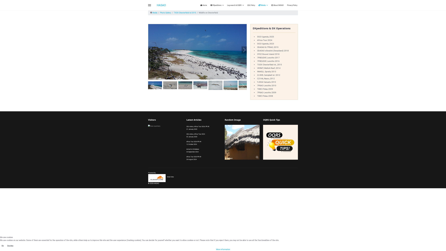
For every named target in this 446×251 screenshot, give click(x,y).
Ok (3, 246)
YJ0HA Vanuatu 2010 (266, 82)
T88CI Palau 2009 (265, 89)
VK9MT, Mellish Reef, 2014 (268, 68)
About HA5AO (278, 5)
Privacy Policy (292, 5)
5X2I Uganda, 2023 (265, 44)
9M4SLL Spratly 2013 (266, 71)
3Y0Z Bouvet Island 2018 (268, 54)
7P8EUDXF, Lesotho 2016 (268, 61)
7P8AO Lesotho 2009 (266, 92)
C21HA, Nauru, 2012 (266, 78)
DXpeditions (216, 5)
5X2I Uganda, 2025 (265, 37)
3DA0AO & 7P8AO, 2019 (267, 47)
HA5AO (161, 5)
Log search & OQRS (234, 5)
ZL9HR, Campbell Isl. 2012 (268, 75)
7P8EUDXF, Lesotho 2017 (268, 57)
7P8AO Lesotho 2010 (266, 85)
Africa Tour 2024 (264, 40)
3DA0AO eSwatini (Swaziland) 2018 (273, 51)
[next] (243, 50)
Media (263, 5)
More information (223, 249)
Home (204, 5)
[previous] (152, 50)
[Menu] (149, 5)
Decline (10, 246)
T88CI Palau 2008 (265, 96)
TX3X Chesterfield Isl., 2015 (269, 64)
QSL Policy (251, 5)
